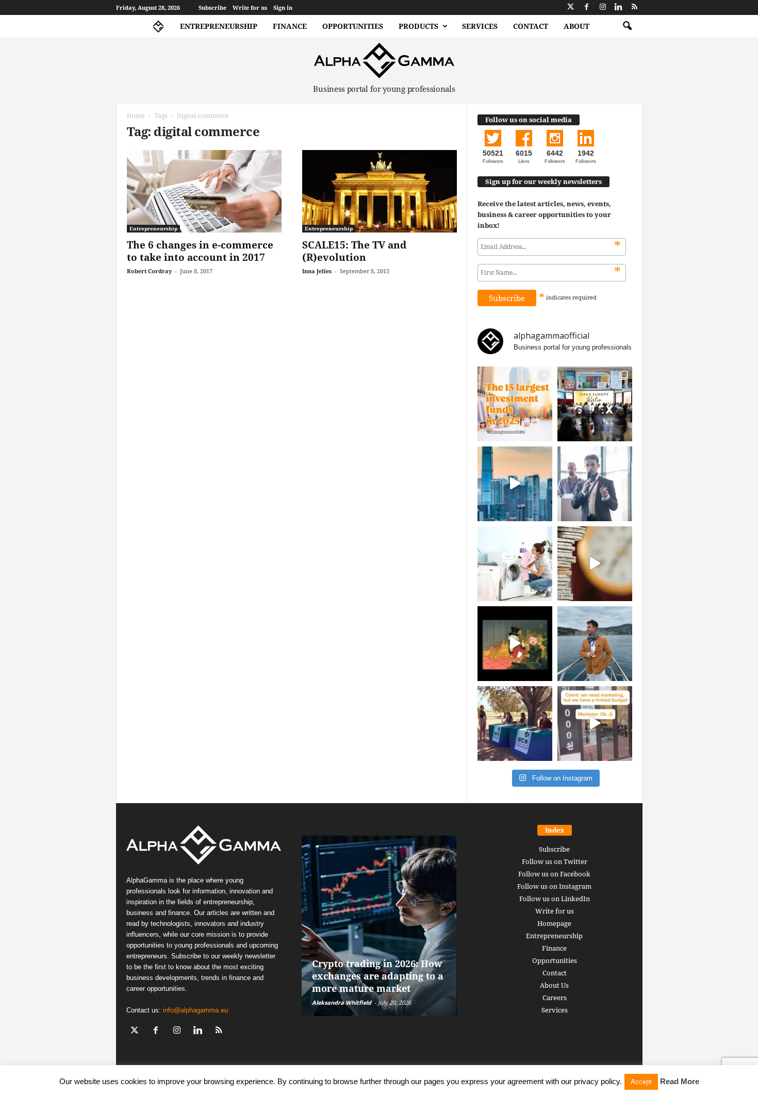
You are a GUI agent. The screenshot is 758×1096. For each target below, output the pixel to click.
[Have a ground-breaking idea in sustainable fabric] (514, 563)
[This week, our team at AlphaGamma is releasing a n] (594, 643)
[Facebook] (587, 7)
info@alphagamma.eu (195, 1010)
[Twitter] (571, 7)
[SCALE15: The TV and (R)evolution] (379, 191)
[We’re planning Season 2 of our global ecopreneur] (514, 723)
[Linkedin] (619, 7)
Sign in (282, 7)
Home (135, 115)
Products (418, 26)
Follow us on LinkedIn (554, 898)
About (576, 26)
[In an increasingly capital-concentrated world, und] (514, 404)
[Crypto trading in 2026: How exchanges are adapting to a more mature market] (379, 926)
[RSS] (635, 7)
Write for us (250, 7)
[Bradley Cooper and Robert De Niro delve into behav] (594, 563)
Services (480, 26)
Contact (530, 26)
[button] (627, 26)
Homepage (554, 923)
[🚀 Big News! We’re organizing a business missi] (514, 483)
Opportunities (352, 26)
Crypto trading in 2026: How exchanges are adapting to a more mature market (377, 975)
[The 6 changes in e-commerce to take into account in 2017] (204, 191)
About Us (554, 985)
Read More (679, 1081)
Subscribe (212, 7)
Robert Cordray (149, 271)
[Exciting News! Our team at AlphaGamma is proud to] (594, 404)
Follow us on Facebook (554, 873)
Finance (290, 26)
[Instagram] (603, 7)
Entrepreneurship (218, 26)
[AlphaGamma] (384, 60)
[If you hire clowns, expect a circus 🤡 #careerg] (594, 723)
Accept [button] (641, 1082)
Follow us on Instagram (554, 886)
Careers (554, 997)
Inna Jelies (317, 271)
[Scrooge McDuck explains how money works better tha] (514, 643)
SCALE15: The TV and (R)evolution (354, 251)
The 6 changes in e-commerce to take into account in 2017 (200, 251)
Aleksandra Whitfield (341, 1002)
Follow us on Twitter (554, 861)
